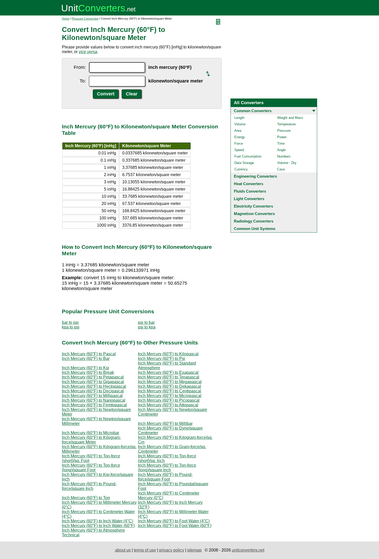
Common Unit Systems (254, 228)
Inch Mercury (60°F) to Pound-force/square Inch (89, 486)
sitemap (194, 550)
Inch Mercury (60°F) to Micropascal (169, 395)
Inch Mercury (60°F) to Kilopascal (168, 354)
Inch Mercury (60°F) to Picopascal (169, 400)
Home (65, 18)
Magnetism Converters (254, 213)
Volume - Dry (286, 163)
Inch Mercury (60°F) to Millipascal (92, 395)
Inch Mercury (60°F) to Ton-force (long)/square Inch (167, 467)
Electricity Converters (253, 206)
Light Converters (249, 198)
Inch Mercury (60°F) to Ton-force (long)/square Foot (91, 467)
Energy (239, 137)
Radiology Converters (253, 221)
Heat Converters (248, 184)
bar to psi (70, 322)
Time (281, 143)
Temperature (286, 124)
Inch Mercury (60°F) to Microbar (90, 433)
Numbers (284, 156)
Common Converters (252, 111)
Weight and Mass (290, 118)
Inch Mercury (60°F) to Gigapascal (93, 382)
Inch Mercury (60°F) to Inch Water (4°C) (97, 521)
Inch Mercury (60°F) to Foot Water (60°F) (174, 525)
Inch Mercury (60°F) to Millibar (165, 423)
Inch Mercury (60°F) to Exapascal (168, 372)
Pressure (284, 131)
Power (281, 137)
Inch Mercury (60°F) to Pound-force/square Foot (165, 476)
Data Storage (244, 163)
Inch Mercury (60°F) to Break (88, 372)
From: (80, 67)
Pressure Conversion (85, 18)
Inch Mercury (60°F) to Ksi (85, 368)
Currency (241, 169)
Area (237, 131)
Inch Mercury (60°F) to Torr (86, 498)
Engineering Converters (255, 176)
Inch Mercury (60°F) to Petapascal (93, 377)
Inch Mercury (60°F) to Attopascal (168, 405)
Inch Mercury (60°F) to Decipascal (93, 391)
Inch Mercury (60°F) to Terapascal (168, 377)
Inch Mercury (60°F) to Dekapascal (169, 386)
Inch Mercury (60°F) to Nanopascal (93, 400)
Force (238, 143)
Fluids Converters (250, 191)
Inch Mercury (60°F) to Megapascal (170, 382)
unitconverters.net (248, 550)
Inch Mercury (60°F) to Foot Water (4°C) (174, 521)
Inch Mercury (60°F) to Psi (161, 358)
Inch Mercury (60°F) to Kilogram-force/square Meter (91, 439)
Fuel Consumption (247, 156)
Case (281, 169)
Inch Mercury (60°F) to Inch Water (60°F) (98, 525)
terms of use (145, 550)
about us (123, 550)
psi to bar (146, 322)
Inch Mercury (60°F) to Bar (86, 358)
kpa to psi (70, 327)
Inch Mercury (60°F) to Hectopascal (94, 386)
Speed (239, 150)
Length (239, 118)
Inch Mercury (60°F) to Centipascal (169, 391)
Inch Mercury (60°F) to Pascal (89, 354)
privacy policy (171, 550)
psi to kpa (146, 327)
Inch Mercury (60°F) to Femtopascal (94, 405)
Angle (281, 150)
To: (83, 81)
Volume (239, 124)
